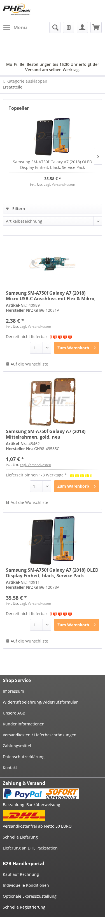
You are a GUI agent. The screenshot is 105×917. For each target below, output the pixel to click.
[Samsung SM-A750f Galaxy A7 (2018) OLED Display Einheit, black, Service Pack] (52, 136)
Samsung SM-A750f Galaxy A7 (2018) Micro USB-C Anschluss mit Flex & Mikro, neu (51, 295)
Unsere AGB (14, 713)
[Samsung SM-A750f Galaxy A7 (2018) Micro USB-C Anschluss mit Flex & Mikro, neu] (52, 263)
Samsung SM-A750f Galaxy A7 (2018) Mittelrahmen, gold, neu (45, 434)
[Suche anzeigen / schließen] (54, 27)
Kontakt (10, 767)
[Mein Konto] (82, 27)
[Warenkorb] (96, 27)
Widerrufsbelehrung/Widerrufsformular (40, 702)
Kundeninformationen (24, 724)
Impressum (13, 691)
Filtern (18, 208)
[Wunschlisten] (68, 27)
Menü (20, 27)
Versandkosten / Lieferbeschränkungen (39, 734)
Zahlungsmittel (17, 745)
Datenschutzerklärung (24, 756)
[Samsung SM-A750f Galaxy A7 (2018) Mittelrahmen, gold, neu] (52, 402)
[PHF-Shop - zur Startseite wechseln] (17, 9)
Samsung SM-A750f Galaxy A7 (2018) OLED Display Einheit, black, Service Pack (52, 164)
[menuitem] (15, 27)
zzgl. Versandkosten (59, 184)
